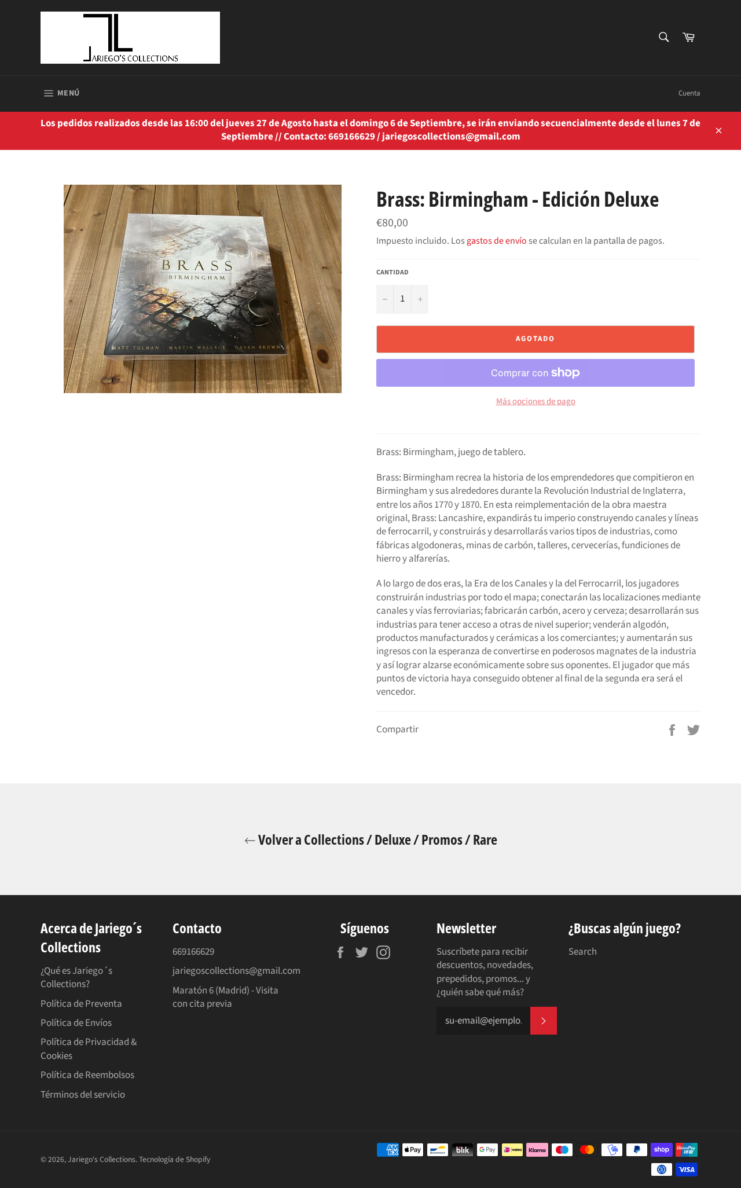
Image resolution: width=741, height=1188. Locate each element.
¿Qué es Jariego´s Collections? (76, 977)
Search (582, 952)
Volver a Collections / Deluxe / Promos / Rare (376, 839)
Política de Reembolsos (87, 1075)
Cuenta (689, 93)
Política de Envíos (76, 1023)
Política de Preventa (81, 1004)
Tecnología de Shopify (174, 1159)
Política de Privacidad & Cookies (89, 1048)
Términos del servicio (83, 1095)
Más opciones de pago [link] (535, 402)
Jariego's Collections (101, 1159)
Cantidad (392, 272)
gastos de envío (497, 240)
